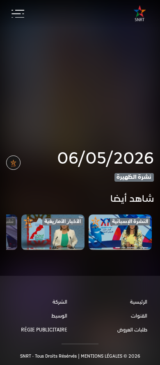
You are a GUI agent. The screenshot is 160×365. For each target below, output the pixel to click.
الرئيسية (138, 302)
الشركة (60, 302)
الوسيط (59, 316)
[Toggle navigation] (17, 14)
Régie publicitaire (44, 330)
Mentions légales (101, 356)
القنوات (139, 316)
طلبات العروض (132, 330)
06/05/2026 (105, 158)
